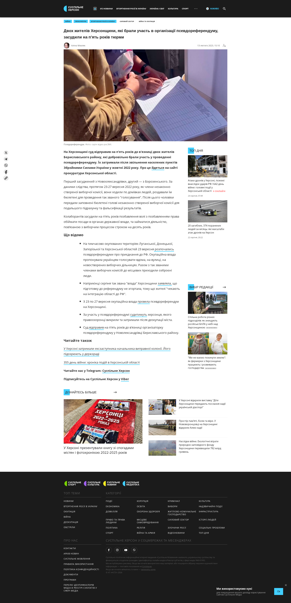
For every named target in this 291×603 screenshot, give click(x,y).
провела (144, 301)
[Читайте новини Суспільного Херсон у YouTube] (126, 550)
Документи (71, 574)
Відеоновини (176, 532)
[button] (6, 152)
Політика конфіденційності (81, 569)
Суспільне (147, 566)
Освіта (141, 506)
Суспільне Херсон (116, 371)
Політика (112, 527)
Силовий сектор (127, 21)
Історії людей (207, 519)
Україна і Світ (157, 8)
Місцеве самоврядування (148, 521)
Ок (278, 591)
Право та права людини (115, 521)
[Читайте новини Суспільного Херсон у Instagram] (117, 550)
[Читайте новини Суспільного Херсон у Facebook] (109, 550)
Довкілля (112, 511)
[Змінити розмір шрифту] (224, 45)
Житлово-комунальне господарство (182, 513)
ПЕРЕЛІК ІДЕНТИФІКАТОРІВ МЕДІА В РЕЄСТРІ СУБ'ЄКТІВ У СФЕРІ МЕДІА (80, 587)
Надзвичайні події (210, 506)
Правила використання (79, 564)
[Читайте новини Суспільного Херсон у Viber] (134, 550)
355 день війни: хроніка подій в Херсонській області (102, 362)
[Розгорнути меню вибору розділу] (95, 8)
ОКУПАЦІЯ (69, 511)
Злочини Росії (177, 527)
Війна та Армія (146, 532)
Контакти (70, 548)
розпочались (164, 249)
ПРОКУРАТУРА (80, 21)
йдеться (158, 168)
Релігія (141, 527)
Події (109, 501)
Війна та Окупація (147, 21)
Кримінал (174, 501)
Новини (69, 501)
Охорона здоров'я (148, 511)
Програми (70, 579)
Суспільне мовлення (77, 558)
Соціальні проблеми (212, 527)
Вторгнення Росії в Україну (131, 8)
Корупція (142, 501)
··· (196, 9)
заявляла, (165, 283)
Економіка (112, 506)
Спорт (185, 8)
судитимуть (138, 314)
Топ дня (204, 532)
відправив (96, 327)
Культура (173, 8)
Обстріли (69, 527)
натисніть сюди (148, 569)
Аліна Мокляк (78, 45)
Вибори (172, 506)
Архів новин (71, 553)
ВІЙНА (67, 21)
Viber (125, 379)
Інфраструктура (208, 511)
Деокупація (71, 522)
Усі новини (106, 8)
